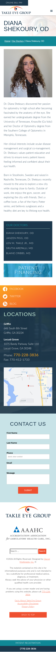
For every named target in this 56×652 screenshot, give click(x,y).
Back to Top (28, 615)
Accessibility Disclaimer (28, 604)
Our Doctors (18, 41)
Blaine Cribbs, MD (18, 253)
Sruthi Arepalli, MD (19, 248)
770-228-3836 (26, 355)
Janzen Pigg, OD (17, 238)
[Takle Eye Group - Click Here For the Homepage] (15, 10)
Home (7, 41)
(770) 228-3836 (28, 649)
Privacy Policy (28, 607)
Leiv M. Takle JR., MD (19, 243)
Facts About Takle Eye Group (28, 601)
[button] (51, 11)
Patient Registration (28, 643)
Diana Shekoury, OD (20, 233)
